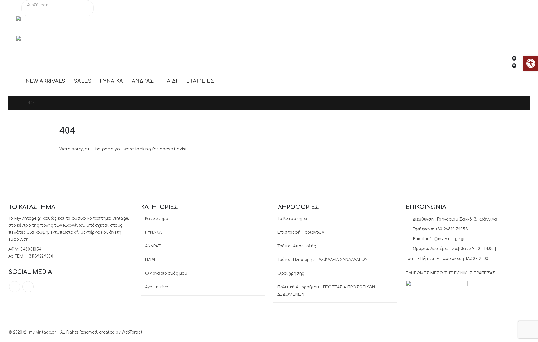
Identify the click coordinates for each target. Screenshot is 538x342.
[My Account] (494, 60)
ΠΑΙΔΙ (169, 81)
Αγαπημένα (157, 287)
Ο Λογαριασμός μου (166, 273)
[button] (530, 63)
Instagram (28, 286)
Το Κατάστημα (292, 219)
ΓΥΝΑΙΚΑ (111, 81)
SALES (82, 81)
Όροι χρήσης (290, 273)
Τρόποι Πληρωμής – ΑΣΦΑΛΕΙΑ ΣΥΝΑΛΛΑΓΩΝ (322, 260)
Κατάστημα (157, 219)
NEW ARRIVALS (45, 81)
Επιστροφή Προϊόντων (300, 232)
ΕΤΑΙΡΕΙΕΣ (200, 81)
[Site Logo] (44, 26)
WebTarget (132, 332)
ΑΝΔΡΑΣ (143, 81)
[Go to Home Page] (18, 102)
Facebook (14, 286)
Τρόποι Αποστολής (296, 246)
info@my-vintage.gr (445, 239)
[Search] (85, 11)
